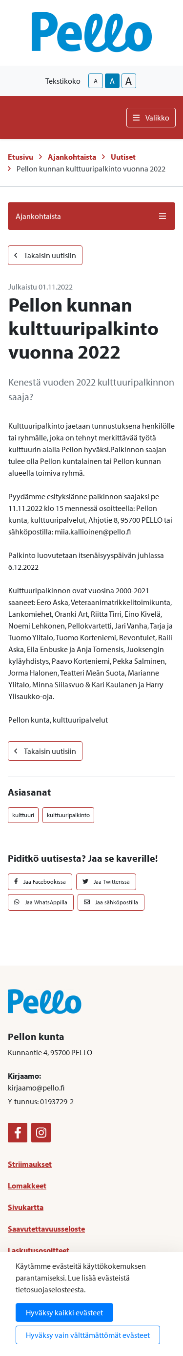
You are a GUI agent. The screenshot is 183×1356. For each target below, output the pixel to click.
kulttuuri (23, 815)
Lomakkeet (27, 1185)
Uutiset (123, 157)
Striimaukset (30, 1164)
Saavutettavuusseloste (46, 1229)
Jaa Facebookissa (44, 881)
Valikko (157, 117)
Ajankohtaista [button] (38, 216)
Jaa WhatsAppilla (45, 902)
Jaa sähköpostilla (116, 902)
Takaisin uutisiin (49, 255)
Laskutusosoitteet (38, 1250)
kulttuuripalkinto (68, 815)
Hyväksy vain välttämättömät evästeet (88, 1335)
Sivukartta (25, 1207)
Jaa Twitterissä (111, 881)
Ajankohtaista (72, 157)
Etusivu (20, 157)
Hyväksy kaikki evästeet (64, 1312)
